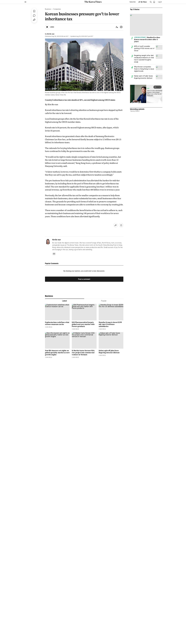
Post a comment (84, 279)
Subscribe (133, 2)
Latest (64, 301)
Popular (103, 301)
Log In (160, 2)
